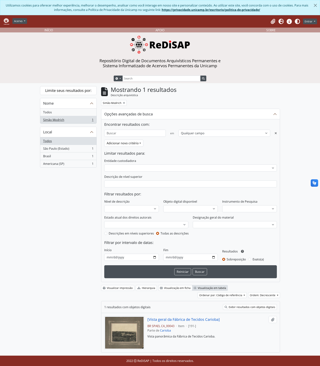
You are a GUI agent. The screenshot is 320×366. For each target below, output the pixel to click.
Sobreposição (236, 259)
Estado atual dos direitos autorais (127, 217)
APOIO (160, 30)
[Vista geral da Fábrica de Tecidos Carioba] (183, 319)
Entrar (309, 21)
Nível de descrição (117, 201)
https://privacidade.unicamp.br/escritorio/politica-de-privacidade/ (211, 10)
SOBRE (271, 30)
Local (47, 131)
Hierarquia (148, 288)
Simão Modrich (68, 121)
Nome (48, 103)
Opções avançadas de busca (128, 114)
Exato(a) (258, 259)
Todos (47, 112)
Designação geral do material (213, 217)
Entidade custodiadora (120, 161)
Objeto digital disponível (180, 201)
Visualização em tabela (211, 288)
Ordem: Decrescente (263, 295)
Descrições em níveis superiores (131, 233)
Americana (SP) (68, 164)
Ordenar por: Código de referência (221, 295)
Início (108, 250)
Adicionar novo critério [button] (123, 143)
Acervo (18, 21)
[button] (273, 21)
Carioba (165, 330)
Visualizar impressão (119, 288)
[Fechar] (315, 5)
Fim (165, 250)
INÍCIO (48, 30)
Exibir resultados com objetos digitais (251, 307)
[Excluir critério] (276, 133)
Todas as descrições (175, 233)
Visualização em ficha (177, 288)
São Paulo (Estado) (68, 149)
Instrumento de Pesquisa (239, 201)
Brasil (68, 157)
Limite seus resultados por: (68, 90)
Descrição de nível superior (123, 177)
